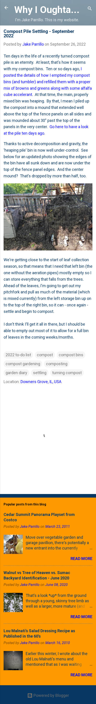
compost (45, 354)
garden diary (16, 372)
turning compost (67, 372)
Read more (81, 558)
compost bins (71, 354)
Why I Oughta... (46, 9)
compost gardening (23, 363)
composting (56, 363)
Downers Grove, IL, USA (41, 381)
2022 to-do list (18, 354)
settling (39, 372)
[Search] (89, 9)
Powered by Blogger (51, 695)
